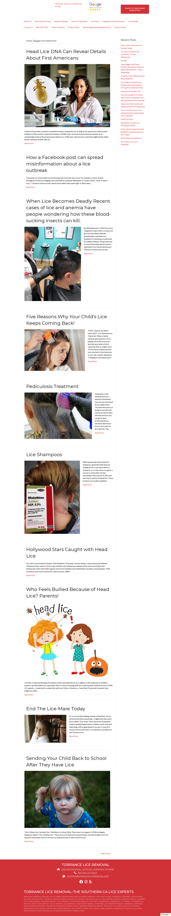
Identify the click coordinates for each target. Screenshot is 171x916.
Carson (91, 897)
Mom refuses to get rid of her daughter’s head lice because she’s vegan (132, 131)
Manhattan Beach (85, 904)
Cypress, (48, 899)
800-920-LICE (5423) (87, 873)
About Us (27, 21)
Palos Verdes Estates (34, 906)
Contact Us (28, 27)
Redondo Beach (95, 906)
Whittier (67, 911)
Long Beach (43, 904)
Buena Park (68, 897)
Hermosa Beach (48, 901)
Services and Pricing (43, 21)
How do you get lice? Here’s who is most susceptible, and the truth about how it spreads (133, 97)
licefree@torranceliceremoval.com (88, 876)
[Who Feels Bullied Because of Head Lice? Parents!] (67, 640)
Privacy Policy (73, 27)
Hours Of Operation (79, 21)
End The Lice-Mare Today (55, 708)
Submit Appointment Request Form (97, 27)
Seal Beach (76, 908)
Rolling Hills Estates (129, 906)
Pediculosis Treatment (52, 386)
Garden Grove (129, 899)
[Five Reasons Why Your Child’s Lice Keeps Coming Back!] (54, 350)
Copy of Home (120, 27)
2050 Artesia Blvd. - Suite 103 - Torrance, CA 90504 (88, 869)
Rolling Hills (110, 906)
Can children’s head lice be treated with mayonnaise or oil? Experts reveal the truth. (132, 85)
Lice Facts (95, 21)
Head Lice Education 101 (131, 91)
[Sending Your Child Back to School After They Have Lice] (67, 799)
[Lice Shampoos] (52, 497)
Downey (71, 899)
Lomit (33, 904)
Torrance (119, 908)
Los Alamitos (56, 904)
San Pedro (40, 908)
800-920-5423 (42, 27)
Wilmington (56, 911)
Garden (117, 899)
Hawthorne (34, 901)
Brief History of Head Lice (131, 138)
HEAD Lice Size (127, 119)
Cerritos (116, 897)
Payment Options (61, 21)
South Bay (88, 908)
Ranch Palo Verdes (76, 906)
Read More (28, 143)
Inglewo (93, 901)
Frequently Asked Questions (113, 21)
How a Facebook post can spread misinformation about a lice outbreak (64, 163)
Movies (124, 60)
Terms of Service (58, 27)
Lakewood (103, 901)
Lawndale (115, 901)
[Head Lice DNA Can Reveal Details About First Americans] (67, 95)
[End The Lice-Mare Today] (45, 728)
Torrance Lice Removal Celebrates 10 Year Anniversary (130, 54)
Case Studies (133, 21)
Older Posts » (106, 853)
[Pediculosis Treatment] (58, 415)
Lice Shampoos (44, 454)
